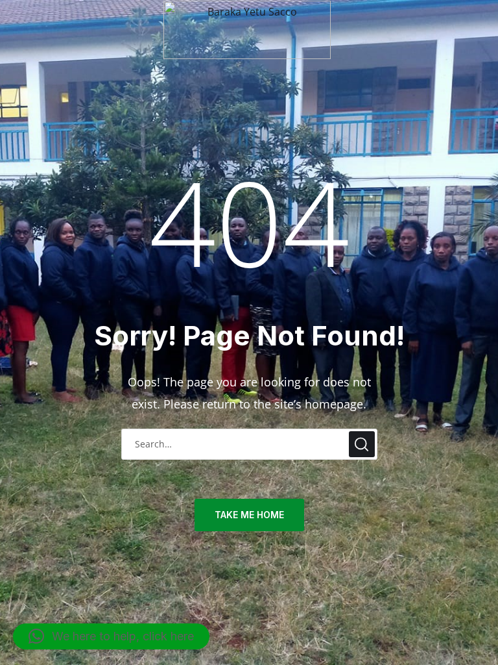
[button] (111, 636)
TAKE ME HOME (249, 514)
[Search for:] (249, 443)
